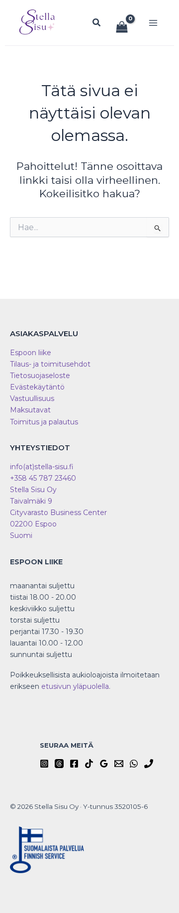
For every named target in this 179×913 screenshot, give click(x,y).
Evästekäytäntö (37, 387)
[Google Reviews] (103, 763)
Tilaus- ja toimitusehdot (50, 364)
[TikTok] (89, 763)
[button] (96, 22)
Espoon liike (30, 352)
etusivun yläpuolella (75, 686)
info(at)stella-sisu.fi (42, 466)
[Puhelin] (148, 763)
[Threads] (59, 763)
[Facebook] (74, 763)
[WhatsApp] (133, 763)
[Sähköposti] (118, 763)
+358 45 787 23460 (43, 478)
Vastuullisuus (32, 398)
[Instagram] (44, 763)
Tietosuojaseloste (40, 375)
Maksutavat (30, 409)
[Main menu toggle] (153, 23)
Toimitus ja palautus (44, 421)
